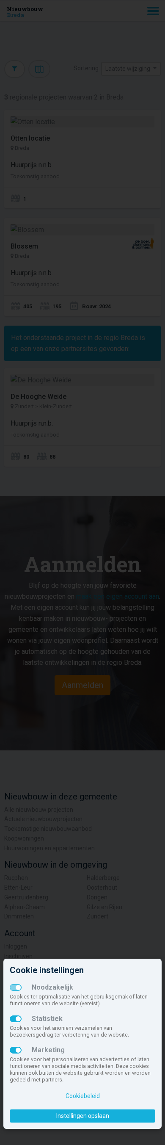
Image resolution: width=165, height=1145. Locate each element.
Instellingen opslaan (82, 1115)
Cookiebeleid (83, 1095)
